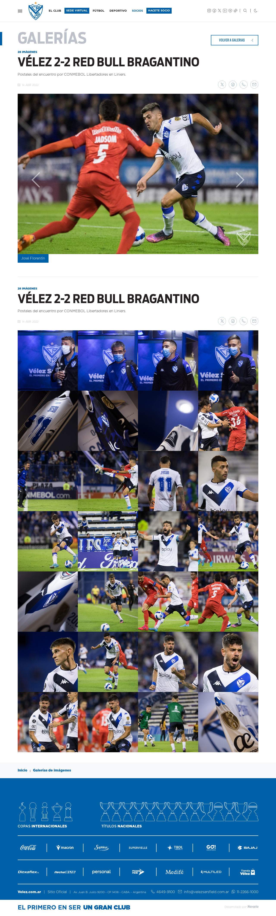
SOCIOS (137, 11)
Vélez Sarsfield (36, 11)
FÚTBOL (98, 11)
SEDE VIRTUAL (77, 10)
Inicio (22, 770)
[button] (222, 85)
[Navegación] (20, 11)
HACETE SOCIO (159, 10)
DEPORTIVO (118, 11)
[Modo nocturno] (252, 11)
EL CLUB (55, 11)
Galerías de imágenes (52, 770)
